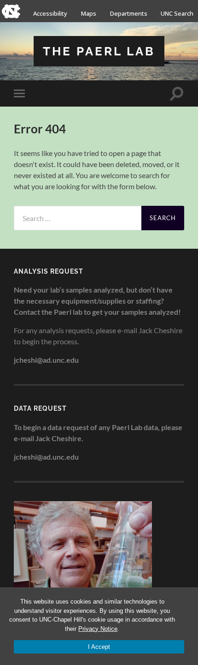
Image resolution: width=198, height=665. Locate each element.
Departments (128, 13)
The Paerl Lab (99, 51)
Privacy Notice (97, 628)
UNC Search (177, 13)
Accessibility (50, 13)
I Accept (99, 646)
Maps (88, 13)
